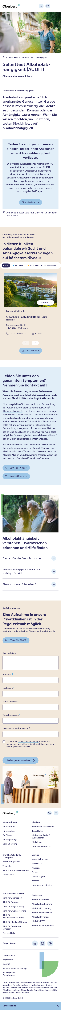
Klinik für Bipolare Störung (15, 922)
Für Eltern (7, 835)
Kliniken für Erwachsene (43, 826)
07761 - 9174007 (19, 333)
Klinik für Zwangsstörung (14, 910)
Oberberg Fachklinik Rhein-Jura (27, 317)
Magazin (36, 868)
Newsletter (37, 863)
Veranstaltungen (40, 859)
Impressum (8, 959)
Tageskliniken (38, 831)
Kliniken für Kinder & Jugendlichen (41, 836)
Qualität (6, 964)
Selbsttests (13, 57)
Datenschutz (9, 955)
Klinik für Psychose (40, 917)
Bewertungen (38, 876)
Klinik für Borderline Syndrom (12, 927)
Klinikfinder (37, 842)
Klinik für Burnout (11, 902)
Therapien (7, 866)
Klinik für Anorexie (40, 899)
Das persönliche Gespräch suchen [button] (22, 558)
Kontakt (39, 333)
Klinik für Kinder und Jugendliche (43, 265)
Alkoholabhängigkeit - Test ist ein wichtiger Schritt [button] (22, 571)
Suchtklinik (37, 895)
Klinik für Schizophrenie (43, 925)
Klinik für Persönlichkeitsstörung (13, 916)
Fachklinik (19, 265)
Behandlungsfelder (11, 861)
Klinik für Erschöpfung (42, 904)
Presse (35, 872)
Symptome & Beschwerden (16, 870)
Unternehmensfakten (42, 885)
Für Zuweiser (9, 831)
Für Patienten (9, 826)
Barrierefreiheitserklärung (15, 968)
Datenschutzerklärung (28, 741)
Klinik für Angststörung (13, 906)
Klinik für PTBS (38, 921)
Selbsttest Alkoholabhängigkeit (34, 57)
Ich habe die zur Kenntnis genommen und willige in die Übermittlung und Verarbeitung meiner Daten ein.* (31, 744)
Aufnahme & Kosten (41, 846)
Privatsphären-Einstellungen (10, 973)
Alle (6, 265)
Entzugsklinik (9, 933)
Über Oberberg (10, 843)
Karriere (35, 880)
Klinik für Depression (12, 897)
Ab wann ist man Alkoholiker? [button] (19, 584)
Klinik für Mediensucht (42, 912)
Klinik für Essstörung (41, 908)
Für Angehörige (10, 839)
